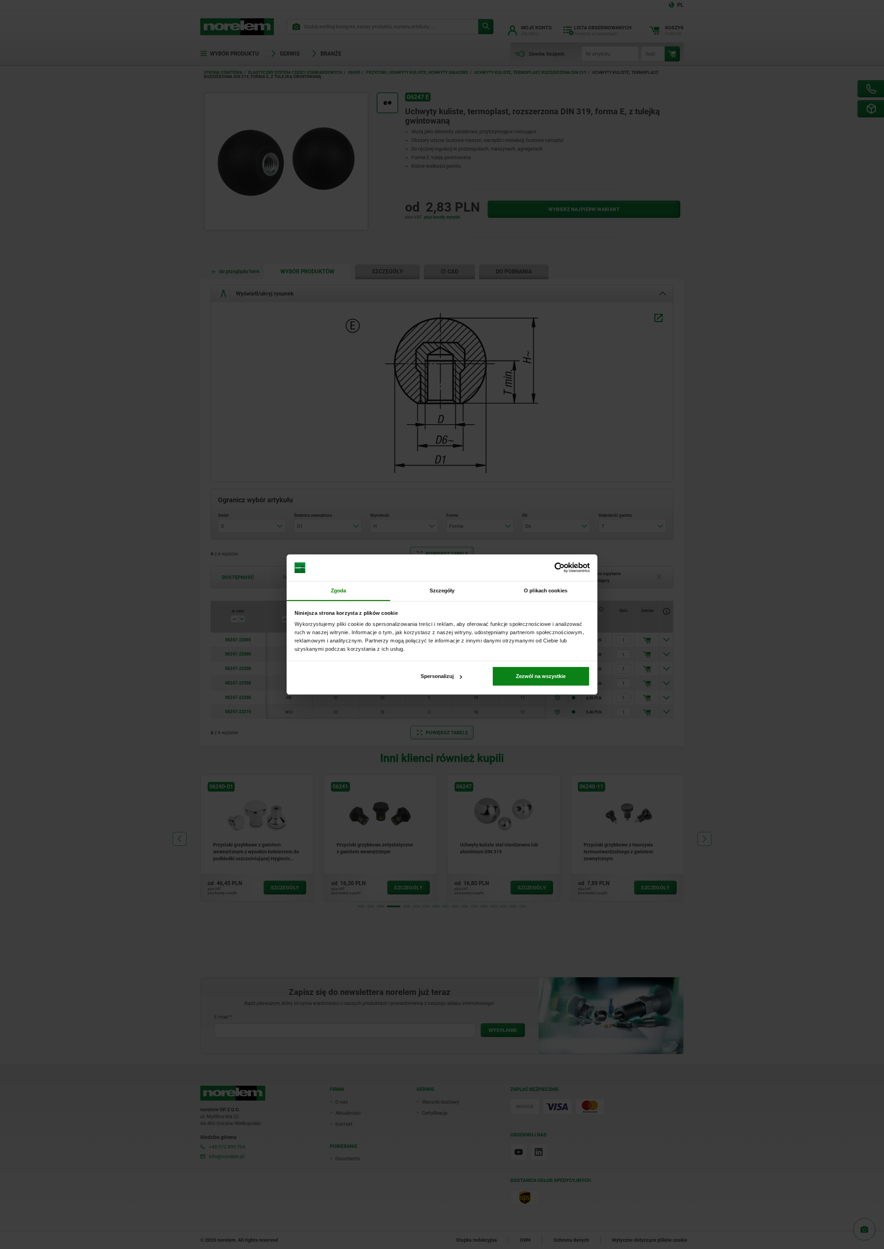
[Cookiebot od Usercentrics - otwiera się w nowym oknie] (559, 568)
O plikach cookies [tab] (545, 590)
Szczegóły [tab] (442, 590)
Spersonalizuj (437, 676)
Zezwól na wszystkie (541, 676)
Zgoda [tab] (338, 590)
